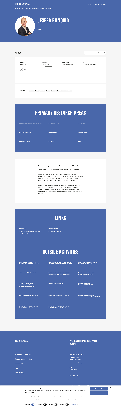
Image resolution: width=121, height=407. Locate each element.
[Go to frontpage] (22, 4)
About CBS (19, 373)
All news (71, 367)
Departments (28, 8)
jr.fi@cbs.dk (23, 64)
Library (18, 368)
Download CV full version (90, 64)
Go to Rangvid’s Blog (24, 233)
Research (22, 8)
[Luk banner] (110, 387)
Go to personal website (53, 231)
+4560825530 (48, 66)
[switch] (45, 404)
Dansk (89, 4)
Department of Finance (38, 8)
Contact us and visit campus (76, 363)
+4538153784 (47, 64)
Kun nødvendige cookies (98, 392)
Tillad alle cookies (99, 388)
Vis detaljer (73, 404)
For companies (73, 369)
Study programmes (23, 354)
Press (71, 365)
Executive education (23, 359)
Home (17, 8)
